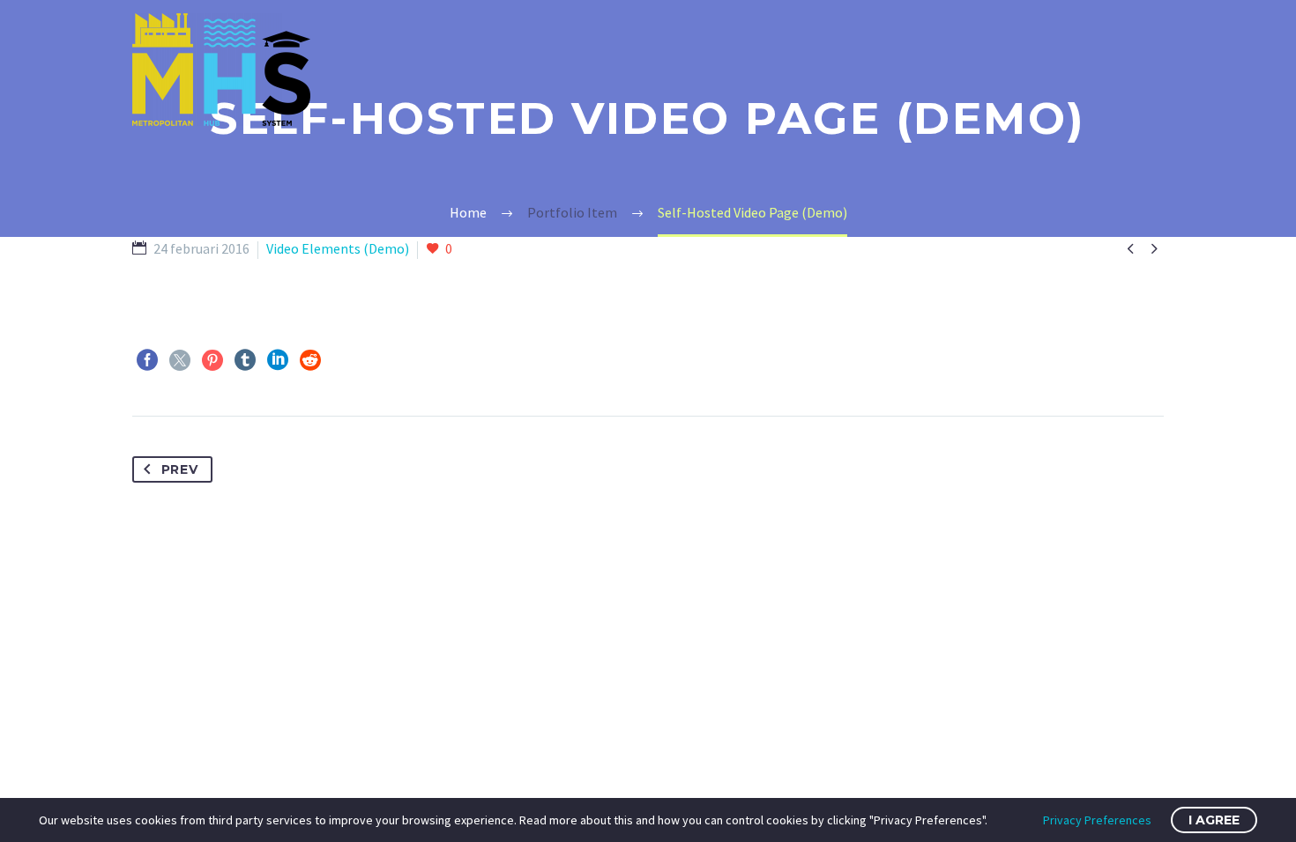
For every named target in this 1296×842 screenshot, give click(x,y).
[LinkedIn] (277, 360)
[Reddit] (310, 360)
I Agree (1214, 820)
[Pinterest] (212, 360)
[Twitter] (179, 360)
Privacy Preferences (1097, 820)
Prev (179, 469)
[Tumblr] (245, 360)
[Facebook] (147, 360)
